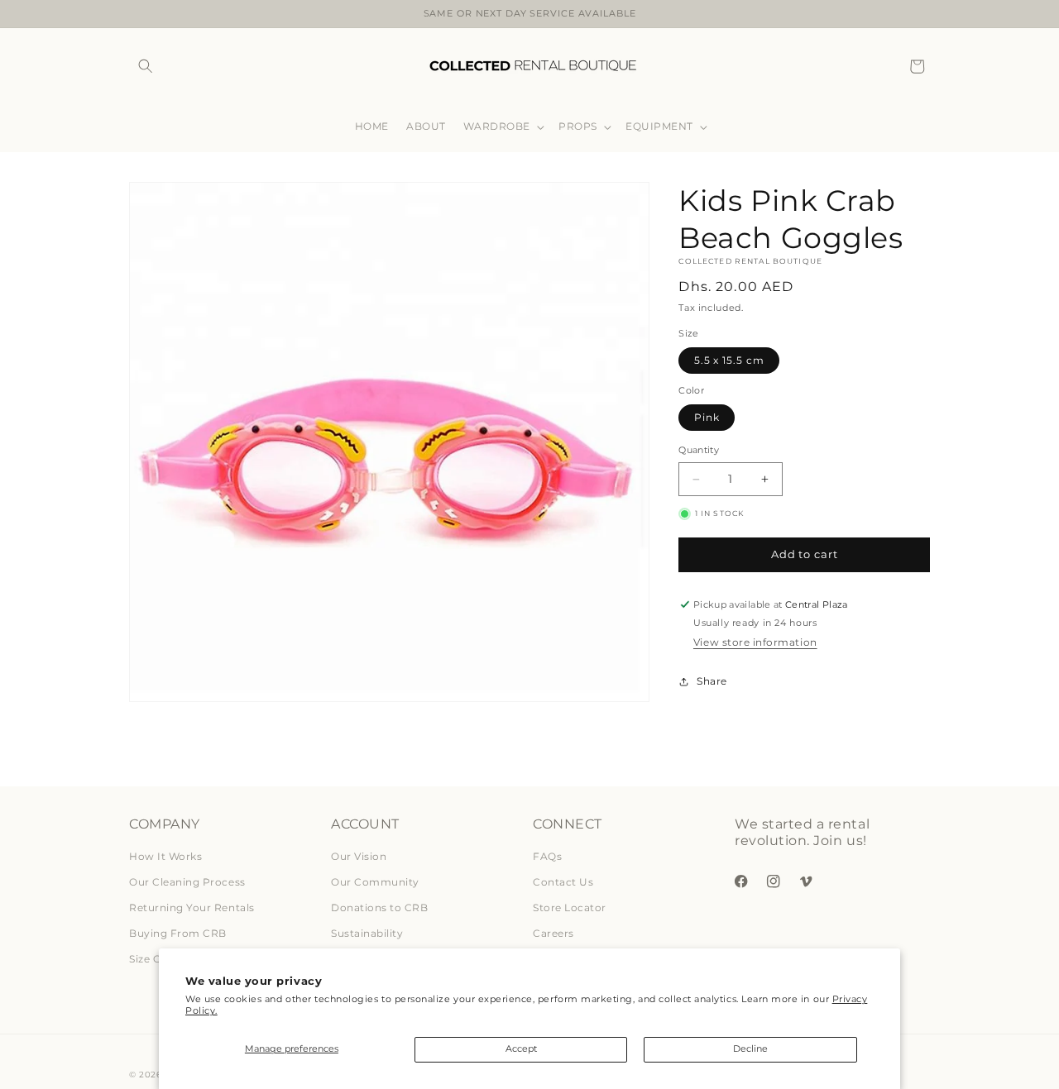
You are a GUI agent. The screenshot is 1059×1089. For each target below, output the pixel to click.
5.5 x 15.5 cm (729, 360)
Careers (553, 933)
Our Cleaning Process (187, 882)
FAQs (547, 856)
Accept (521, 1049)
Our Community (375, 882)
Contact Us (563, 882)
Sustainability (367, 933)
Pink (707, 417)
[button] (145, 66)
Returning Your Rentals (192, 907)
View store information (755, 643)
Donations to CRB (379, 907)
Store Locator (569, 907)
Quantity (698, 450)
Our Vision (358, 856)
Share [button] (711, 681)
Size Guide (156, 959)
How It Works (165, 856)
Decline (750, 1049)
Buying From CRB (178, 933)
